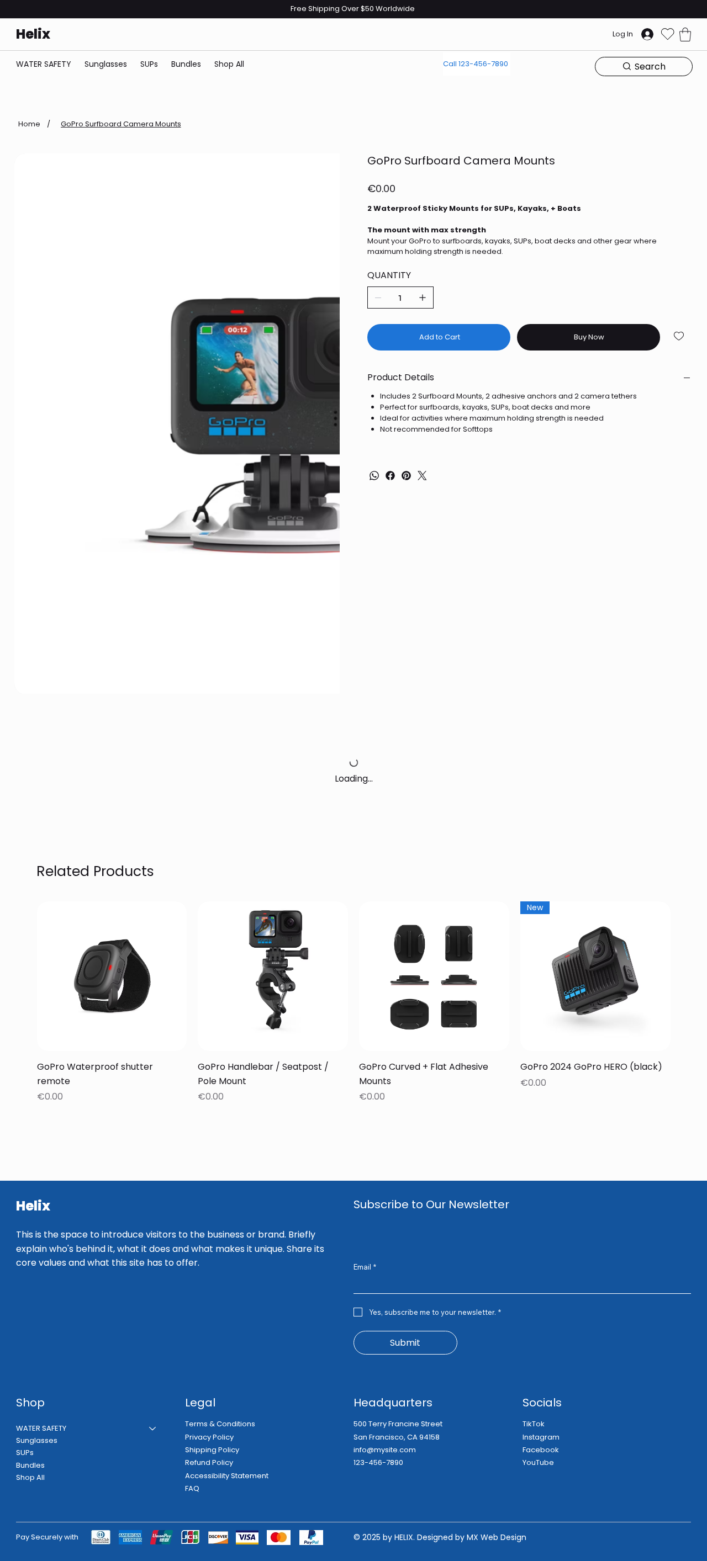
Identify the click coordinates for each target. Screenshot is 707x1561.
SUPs (25, 1452)
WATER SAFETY (41, 1428)
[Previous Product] (21, 976)
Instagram (541, 1437)
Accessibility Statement (226, 1475)
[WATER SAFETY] (153, 1428)
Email (365, 1266)
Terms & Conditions (220, 1424)
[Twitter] (422, 475)
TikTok (534, 1424)
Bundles (30, 1465)
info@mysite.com (385, 1450)
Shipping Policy (212, 1450)
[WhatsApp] (374, 475)
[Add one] (422, 297)
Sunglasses (36, 1440)
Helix (33, 34)
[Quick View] (112, 976)
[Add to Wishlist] (680, 336)
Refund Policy (209, 1462)
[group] (353, 1004)
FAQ (192, 1488)
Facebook (541, 1450)
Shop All (30, 1477)
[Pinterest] (406, 475)
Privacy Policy (209, 1437)
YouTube (538, 1462)
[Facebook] (390, 475)
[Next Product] (686, 976)
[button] (685, 34)
